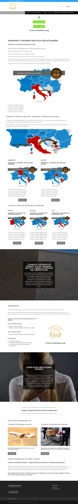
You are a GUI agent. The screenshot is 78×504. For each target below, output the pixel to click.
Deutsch (62, 6)
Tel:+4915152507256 (13, 492)
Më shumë (23, 200)
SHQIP (45, 12)
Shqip (67, 6)
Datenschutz (55, 485)
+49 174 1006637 (39, 26)
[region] (39, 141)
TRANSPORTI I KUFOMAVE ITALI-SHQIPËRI (64, 12)
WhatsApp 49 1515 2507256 (14, 485)
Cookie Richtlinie (56, 489)
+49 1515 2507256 (39, 22)
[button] (2, 141)
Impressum (55, 487)
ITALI (50, 12)
